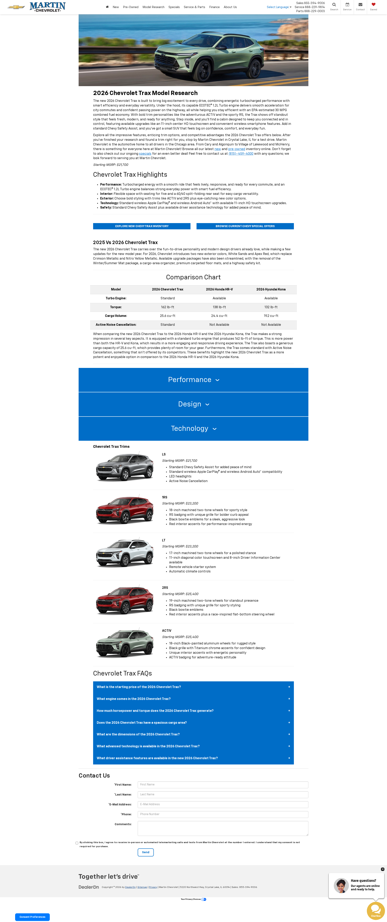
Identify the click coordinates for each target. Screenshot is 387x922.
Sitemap (142, 887)
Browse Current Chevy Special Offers (245, 226)
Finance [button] (214, 7)
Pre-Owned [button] (130, 7)
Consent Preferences (32, 917)
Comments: (123, 824)
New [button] (116, 7)
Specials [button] (174, 7)
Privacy (153, 887)
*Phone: (126, 814)
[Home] (107, 7)
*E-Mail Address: (120, 804)
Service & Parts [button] (194, 7)
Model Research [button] (153, 7)
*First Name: (123, 784)
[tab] (193, 380)
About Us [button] (230, 7)
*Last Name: (123, 794)
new (217, 149)
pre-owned (236, 149)
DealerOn (130, 887)
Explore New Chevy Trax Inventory (142, 226)
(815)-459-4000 (241, 154)
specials (145, 154)
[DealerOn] (89, 887)
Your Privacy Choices (191, 899)
